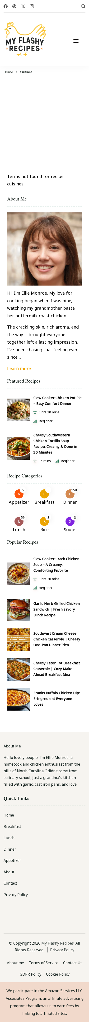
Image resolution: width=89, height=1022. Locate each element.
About (9, 872)
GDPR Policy (30, 974)
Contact (10, 883)
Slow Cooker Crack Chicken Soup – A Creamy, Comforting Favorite (56, 564)
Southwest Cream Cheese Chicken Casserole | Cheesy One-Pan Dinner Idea (56, 639)
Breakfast (44, 502)
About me (15, 962)
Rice (44, 529)
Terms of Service (43, 962)
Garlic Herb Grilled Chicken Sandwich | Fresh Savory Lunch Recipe (56, 609)
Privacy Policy (16, 894)
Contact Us (72, 962)
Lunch (19, 529)
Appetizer (19, 502)
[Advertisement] (44, 123)
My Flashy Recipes (57, 943)
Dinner (70, 502)
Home (9, 815)
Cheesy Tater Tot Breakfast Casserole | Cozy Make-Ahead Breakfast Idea (56, 668)
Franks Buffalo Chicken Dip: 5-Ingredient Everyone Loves (56, 698)
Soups (70, 529)
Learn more (19, 368)
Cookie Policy (58, 974)
